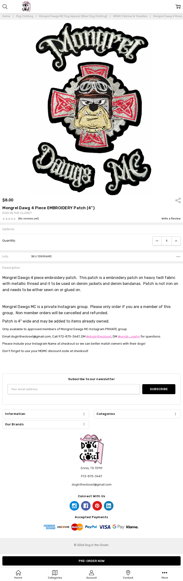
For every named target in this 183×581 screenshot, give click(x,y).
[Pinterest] (97, 506)
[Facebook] (86, 506)
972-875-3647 (91, 476)
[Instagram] (74, 506)
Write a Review (171, 218)
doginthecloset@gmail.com (92, 484)
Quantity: (9, 240)
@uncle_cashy (129, 336)
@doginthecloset (98, 336)
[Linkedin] (108, 506)
